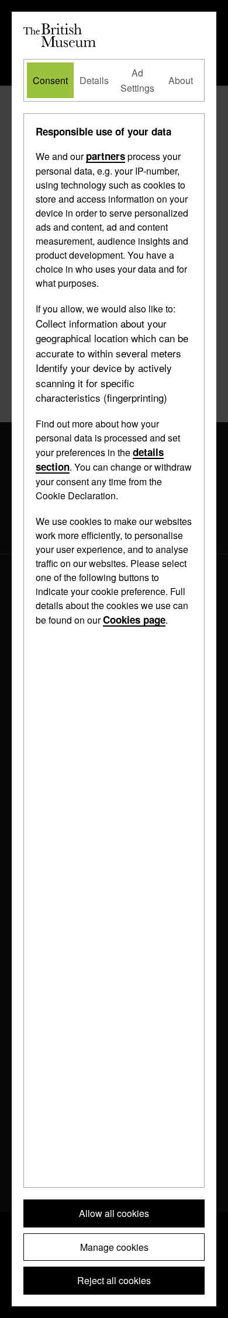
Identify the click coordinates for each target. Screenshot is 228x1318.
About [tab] (180, 80)
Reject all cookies (114, 1280)
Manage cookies (114, 1247)
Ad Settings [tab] (137, 80)
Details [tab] (94, 80)
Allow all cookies (114, 1213)
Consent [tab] (50, 80)
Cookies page (134, 620)
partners (105, 156)
